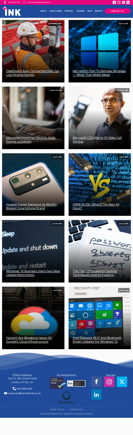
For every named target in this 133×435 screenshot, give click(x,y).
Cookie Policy (76, 409)
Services (69, 11)
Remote (99, 11)
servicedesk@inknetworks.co (39, 2)
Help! (89, 11)
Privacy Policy (57, 409)
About (43, 11)
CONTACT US (117, 11)
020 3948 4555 (14, 2)
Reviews (81, 11)
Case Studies (55, 11)
